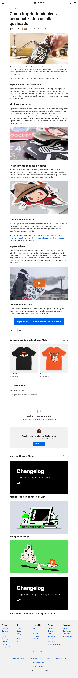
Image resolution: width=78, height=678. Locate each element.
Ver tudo (65, 340)
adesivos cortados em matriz (48, 235)
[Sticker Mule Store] (33, 651)
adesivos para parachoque (38, 238)
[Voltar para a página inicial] (35, 3)
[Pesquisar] (69, 3)
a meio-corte (35, 177)
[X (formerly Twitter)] (37, 651)
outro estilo (49, 177)
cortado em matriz (23, 177)
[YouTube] (44, 651)
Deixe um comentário (17, 390)
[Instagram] (41, 651)
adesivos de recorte (17, 238)
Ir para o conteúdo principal (1, 1)
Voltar (14, 8)
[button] (39, 321)
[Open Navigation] (3, 3)
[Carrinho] (75, 3)
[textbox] (39, 195)
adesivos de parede (57, 238)
